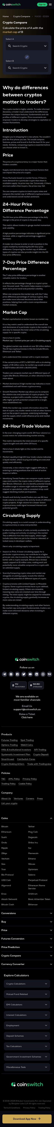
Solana (31, 874)
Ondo (4, 842)
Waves (31, 864)
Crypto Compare (21, 16)
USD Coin (6, 880)
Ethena (32, 858)
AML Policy (14, 778)
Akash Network (9, 899)
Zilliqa (4, 853)
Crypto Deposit (41, 754)
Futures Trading (9, 740)
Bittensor (33, 904)
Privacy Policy (30, 778)
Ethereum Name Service (36, 887)
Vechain (5, 858)
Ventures (18, 798)
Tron (3, 869)
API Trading (40, 749)
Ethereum (6, 832)
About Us (6, 798)
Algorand (6, 885)
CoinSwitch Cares (26, 759)
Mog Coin (33, 832)
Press (40, 798)
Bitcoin (4, 826)
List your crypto (9, 803)
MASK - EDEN (42, 16)
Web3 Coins (27, 745)
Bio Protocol (7, 874)
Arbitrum (33, 893)
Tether (31, 826)
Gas (3, 864)
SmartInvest (7, 759)
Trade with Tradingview (39, 764)
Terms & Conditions (12, 1108)
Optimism (33, 869)
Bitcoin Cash (7, 904)
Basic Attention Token (39, 899)
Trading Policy (8, 783)
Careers (30, 798)
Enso (3, 893)
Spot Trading (27, 740)
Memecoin (33, 853)
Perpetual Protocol (37, 880)
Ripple (4, 848)
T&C (3, 778)
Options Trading (9, 745)
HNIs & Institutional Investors (16, 749)
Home (6, 16)
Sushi (4, 837)
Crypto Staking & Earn (12, 764)
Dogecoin (33, 837)
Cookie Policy (25, 783)
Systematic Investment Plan (15, 754)
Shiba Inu (33, 842)
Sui (29, 848)
